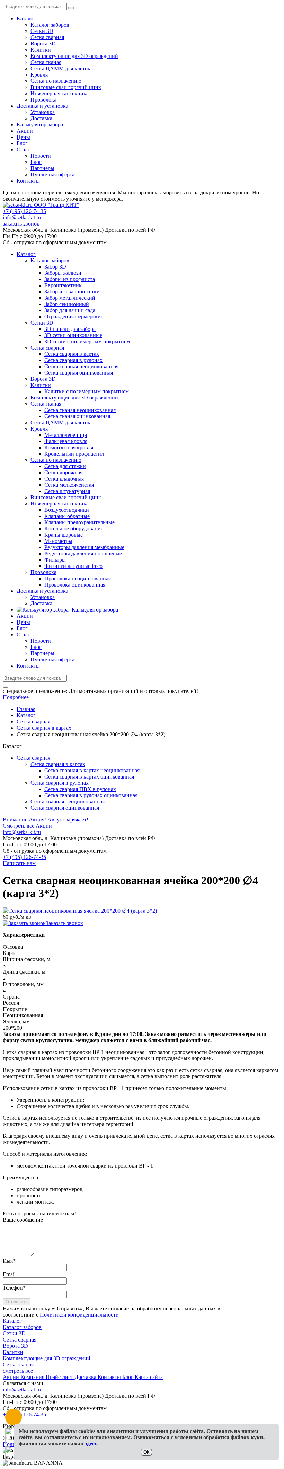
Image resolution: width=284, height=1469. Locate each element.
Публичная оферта (52, 174)
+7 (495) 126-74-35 (24, 211)
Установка (42, 112)
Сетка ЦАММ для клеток (60, 68)
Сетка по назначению (55, 81)
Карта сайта (149, 1377)
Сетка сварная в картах (57, 764)
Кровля (39, 75)
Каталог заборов (49, 25)
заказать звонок (21, 224)
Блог (22, 143)
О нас (23, 149)
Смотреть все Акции (27, 826)
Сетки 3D (41, 31)
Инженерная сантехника (59, 93)
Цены (23, 137)
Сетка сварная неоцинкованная (67, 801)
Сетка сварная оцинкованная (64, 808)
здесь (91, 1443)
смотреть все (18, 1371)
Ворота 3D (43, 43)
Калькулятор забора (40, 124)
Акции (25, 131)
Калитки (40, 50)
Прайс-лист (60, 1377)
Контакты (28, 181)
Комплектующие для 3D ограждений (74, 56)
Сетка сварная (47, 37)
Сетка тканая (45, 62)
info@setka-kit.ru (22, 217)
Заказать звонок (64, 923)
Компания (33, 1377)
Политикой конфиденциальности (79, 1315)
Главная (26, 709)
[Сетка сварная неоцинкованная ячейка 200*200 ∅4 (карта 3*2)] (80, 911)
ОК (146, 1452)
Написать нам (19, 863)
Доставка (41, 118)
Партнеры (42, 168)
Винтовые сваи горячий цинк (65, 87)
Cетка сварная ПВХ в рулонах (80, 789)
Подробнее (16, 697)
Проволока (43, 100)
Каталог (26, 18)
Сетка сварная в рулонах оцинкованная (90, 795)
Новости (40, 156)
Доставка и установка (42, 106)
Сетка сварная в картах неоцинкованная (92, 770)
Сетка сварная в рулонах (59, 783)
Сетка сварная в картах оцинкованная (89, 777)
